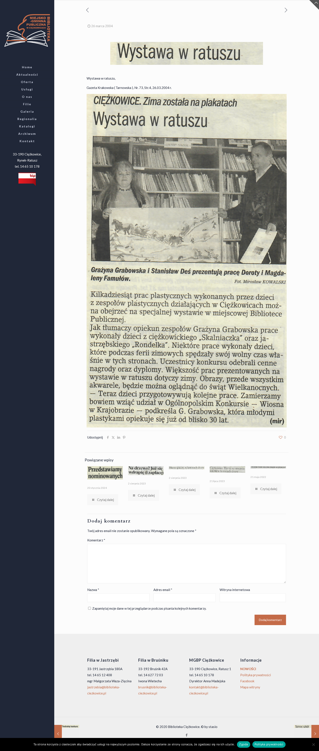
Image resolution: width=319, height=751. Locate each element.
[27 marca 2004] (306, 733)
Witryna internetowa (235, 590)
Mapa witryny (250, 687)
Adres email (162, 590)
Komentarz (96, 540)
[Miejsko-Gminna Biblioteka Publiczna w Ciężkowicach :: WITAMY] (27, 30)
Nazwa (93, 590)
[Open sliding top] (314, 5)
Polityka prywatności (255, 675)
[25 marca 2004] (66, 733)
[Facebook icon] (186, 735)
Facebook (247, 681)
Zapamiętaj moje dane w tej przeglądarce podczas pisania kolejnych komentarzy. (149, 608)
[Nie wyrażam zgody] (313, 744)
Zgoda (243, 744)
